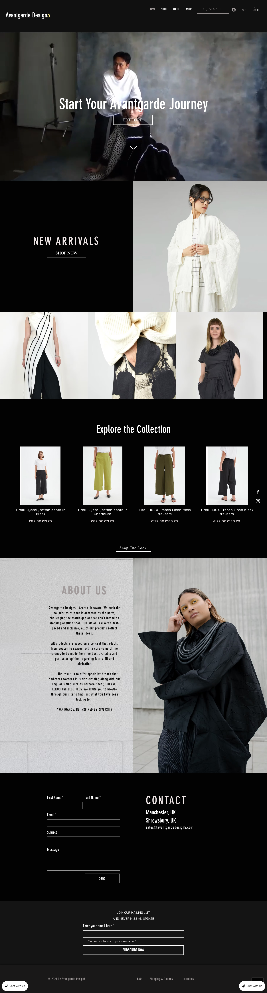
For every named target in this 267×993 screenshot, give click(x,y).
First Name (55, 798)
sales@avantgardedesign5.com (170, 828)
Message (53, 850)
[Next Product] (261, 477)
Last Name (93, 798)
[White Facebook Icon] (258, 492)
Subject (52, 833)
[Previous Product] (6, 477)
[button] (257, 9)
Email (51, 816)
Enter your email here (98, 927)
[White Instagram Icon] (258, 501)
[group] (133, 491)
